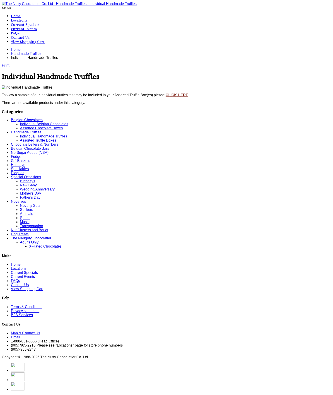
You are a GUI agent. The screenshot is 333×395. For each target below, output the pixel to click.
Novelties (18, 201)
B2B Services (22, 315)
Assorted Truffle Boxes (38, 140)
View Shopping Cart (28, 42)
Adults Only (29, 242)
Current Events (24, 29)
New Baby (28, 185)
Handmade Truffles (26, 132)
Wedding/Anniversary (37, 189)
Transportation (31, 226)
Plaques (17, 173)
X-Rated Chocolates (45, 246)
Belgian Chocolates (27, 120)
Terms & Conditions (26, 307)
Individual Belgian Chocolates (44, 124)
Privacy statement (25, 311)
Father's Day (30, 197)
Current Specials (25, 24)
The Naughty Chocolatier (31, 238)
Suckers (26, 210)
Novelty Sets (30, 205)
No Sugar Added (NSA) (29, 152)
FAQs (15, 33)
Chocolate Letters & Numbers (34, 144)
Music (24, 222)
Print (5, 65)
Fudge (16, 157)
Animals (26, 214)
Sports (25, 218)
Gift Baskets (20, 161)
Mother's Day (30, 193)
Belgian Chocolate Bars (30, 148)
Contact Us (20, 37)
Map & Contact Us (25, 333)
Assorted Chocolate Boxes (41, 128)
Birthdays (27, 181)
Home (16, 16)
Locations (19, 20)
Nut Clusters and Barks (29, 230)
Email (15, 337)
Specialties (20, 169)
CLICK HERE (177, 95)
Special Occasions (26, 177)
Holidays (18, 165)
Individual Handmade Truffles (43, 136)
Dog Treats (20, 234)
